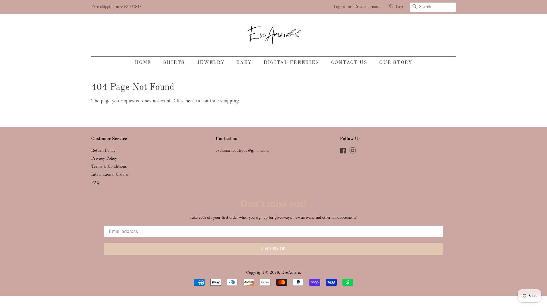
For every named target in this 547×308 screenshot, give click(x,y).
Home (143, 62)
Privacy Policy (104, 159)
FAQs (96, 183)
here (190, 101)
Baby (244, 62)
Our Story (395, 62)
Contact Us (349, 62)
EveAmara (290, 273)
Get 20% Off (273, 248)
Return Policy (103, 151)
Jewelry (210, 62)
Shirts (174, 62)
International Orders (109, 175)
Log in (339, 7)
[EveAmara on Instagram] (352, 152)
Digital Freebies (291, 62)
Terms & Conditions (109, 167)
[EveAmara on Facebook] (343, 152)
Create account (367, 7)
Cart (399, 7)
